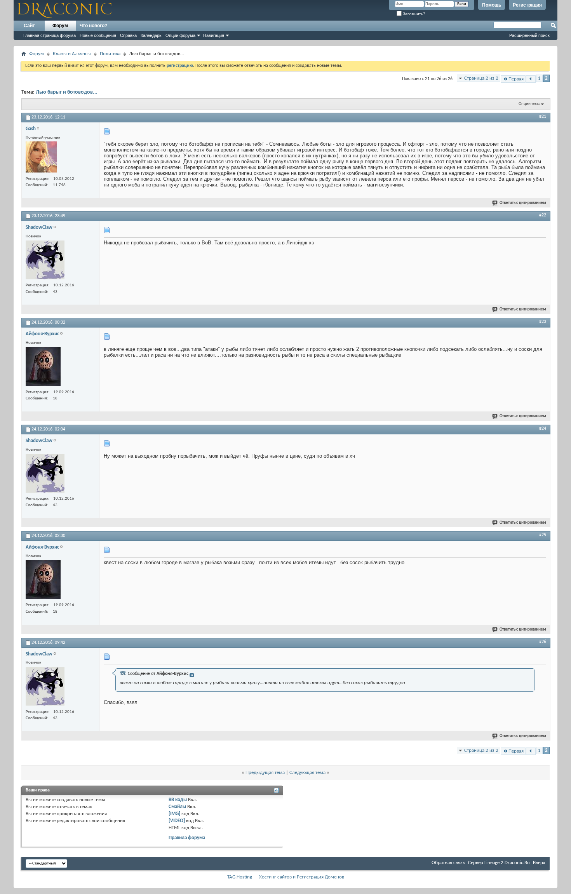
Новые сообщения (98, 35)
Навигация (213, 35)
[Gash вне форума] (41, 157)
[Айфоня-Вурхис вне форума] (43, 367)
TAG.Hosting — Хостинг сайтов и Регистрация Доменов (285, 877)
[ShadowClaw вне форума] (45, 260)
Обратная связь (448, 862)
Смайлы (177, 806)
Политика (110, 53)
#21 (542, 116)
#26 (542, 642)
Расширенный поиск (529, 35)
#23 (542, 321)
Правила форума (187, 837)
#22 (542, 215)
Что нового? (93, 25)
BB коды (178, 799)
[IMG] (174, 813)
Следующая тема (307, 772)
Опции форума (180, 35)
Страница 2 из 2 (481, 78)
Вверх (539, 862)
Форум (60, 25)
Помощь (491, 5)
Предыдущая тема (265, 772)
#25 (542, 535)
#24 (542, 428)
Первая (516, 79)
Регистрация (527, 5)
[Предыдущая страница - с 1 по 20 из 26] (531, 79)
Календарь (151, 35)
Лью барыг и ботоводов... (66, 92)
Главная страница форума (49, 35)
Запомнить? (413, 14)
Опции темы (529, 104)
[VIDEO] (177, 820)
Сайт (29, 25)
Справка (128, 35)
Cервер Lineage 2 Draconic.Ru (499, 862)
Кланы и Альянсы (72, 53)
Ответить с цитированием (523, 203)
